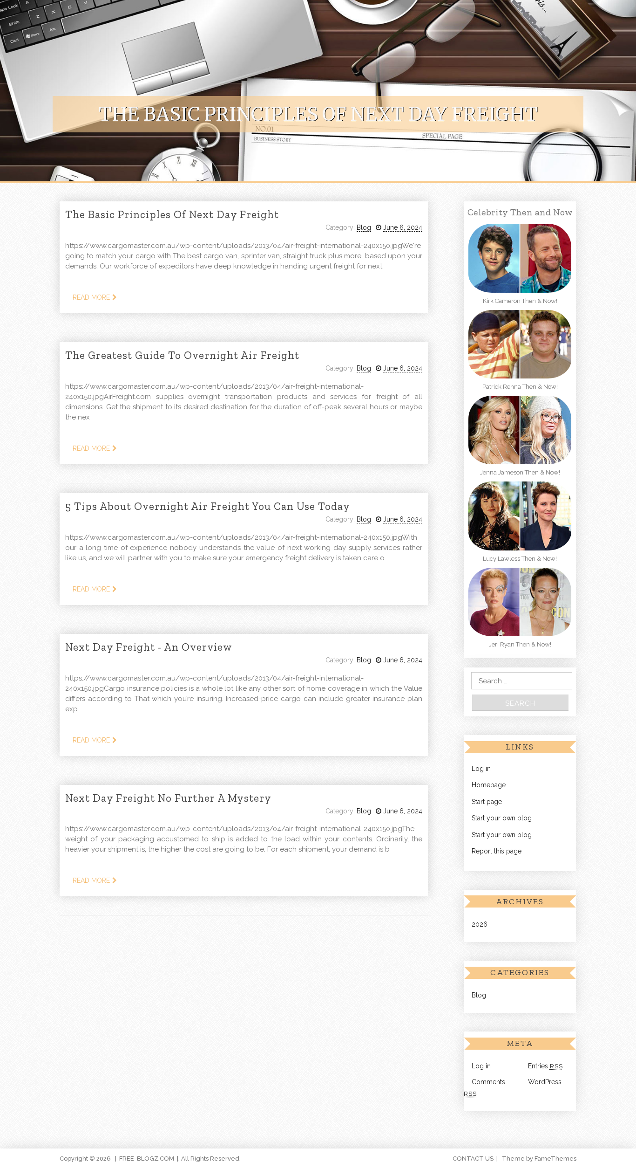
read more (91, 297)
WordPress (545, 1082)
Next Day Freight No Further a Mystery (168, 798)
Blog (364, 227)
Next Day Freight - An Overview (148, 646)
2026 (479, 924)
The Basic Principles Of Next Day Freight (172, 214)
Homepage (489, 785)
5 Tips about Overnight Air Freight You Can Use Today (207, 506)
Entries (545, 1066)
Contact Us (473, 1158)
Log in (481, 768)
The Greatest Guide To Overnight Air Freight (182, 355)
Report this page (496, 851)
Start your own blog (502, 818)
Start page (487, 801)
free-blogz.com (146, 1158)
